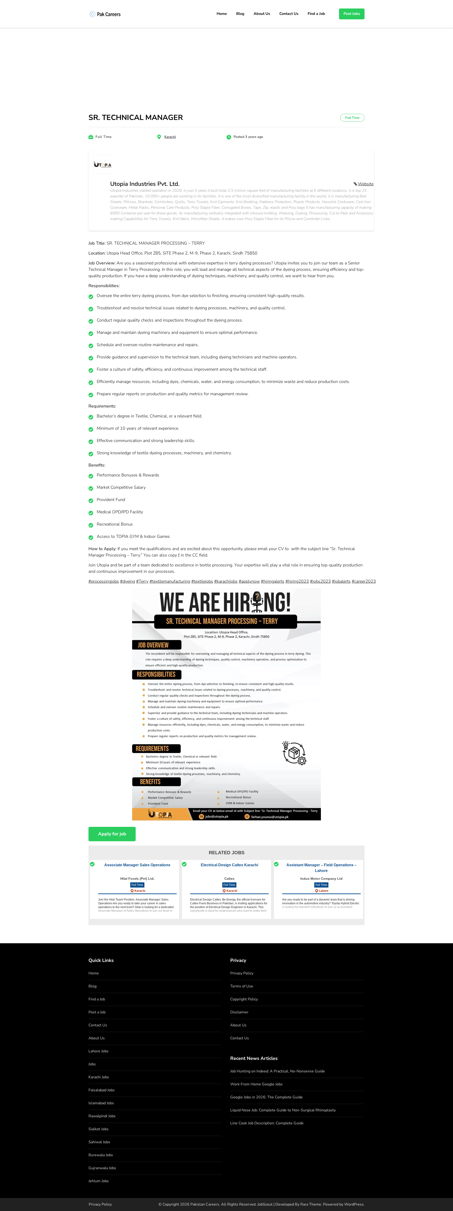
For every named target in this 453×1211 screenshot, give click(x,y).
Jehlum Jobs (98, 1181)
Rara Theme (310, 1204)
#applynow (249, 581)
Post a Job (96, 1012)
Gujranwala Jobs (102, 1168)
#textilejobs (202, 581)
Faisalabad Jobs (101, 1090)
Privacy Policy (241, 973)
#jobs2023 (320, 581)
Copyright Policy (244, 999)
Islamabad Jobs (101, 1103)
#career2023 (364, 581)
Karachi (170, 137)
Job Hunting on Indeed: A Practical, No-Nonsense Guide (277, 1071)
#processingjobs (103, 581)
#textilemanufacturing (170, 581)
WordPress (354, 1204)
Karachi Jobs (98, 1077)
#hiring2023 (297, 581)
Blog (240, 13)
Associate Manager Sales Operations (137, 865)
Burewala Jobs (100, 1155)
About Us (262, 13)
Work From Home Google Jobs (256, 1084)
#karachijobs (226, 581)
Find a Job (316, 13)
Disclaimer (239, 1012)
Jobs (92, 1064)
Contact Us (288, 13)
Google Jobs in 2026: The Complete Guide (266, 1097)
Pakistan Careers (204, 1204)
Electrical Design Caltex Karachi (229, 865)
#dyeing (127, 581)
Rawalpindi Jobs (102, 1116)
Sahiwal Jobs (99, 1142)
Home (222, 13)
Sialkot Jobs (98, 1129)
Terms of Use (241, 986)
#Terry (142, 581)
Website (365, 184)
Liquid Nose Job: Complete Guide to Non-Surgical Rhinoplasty (283, 1110)
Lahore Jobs (98, 1051)
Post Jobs (352, 13)
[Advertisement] (226, 63)
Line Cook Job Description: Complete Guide (267, 1123)
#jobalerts (341, 581)
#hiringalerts (272, 581)
